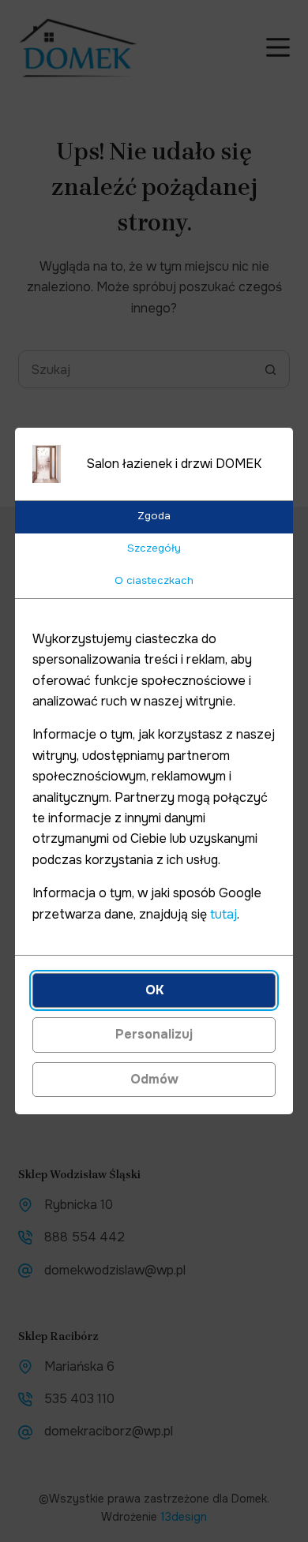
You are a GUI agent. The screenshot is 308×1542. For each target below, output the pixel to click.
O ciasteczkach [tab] (154, 580)
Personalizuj (154, 1034)
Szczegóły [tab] (154, 548)
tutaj (223, 914)
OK (154, 990)
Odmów (154, 1079)
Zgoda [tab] (154, 515)
